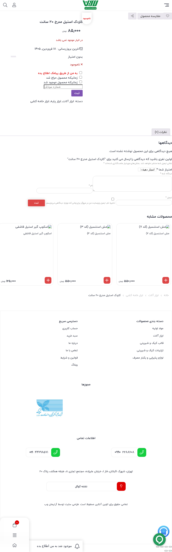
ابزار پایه (56, 101)
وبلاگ (74, 365)
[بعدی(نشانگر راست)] (166, 550)
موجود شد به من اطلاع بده (54, 546)
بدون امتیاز (75, 57)
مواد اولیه (157, 328)
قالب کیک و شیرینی (151, 343)
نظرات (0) (161, 132)
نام (91, 185)
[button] (165, 280)
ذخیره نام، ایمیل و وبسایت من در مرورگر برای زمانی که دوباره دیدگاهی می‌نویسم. (80, 203)
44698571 (38, 452)
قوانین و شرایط (69, 358)
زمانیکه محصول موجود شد (61, 82)
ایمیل (168, 197)
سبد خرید (72, 336)
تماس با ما (72, 350)
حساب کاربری (70, 328)
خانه (166, 295)
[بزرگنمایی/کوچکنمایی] (170, 546)
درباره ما (73, 343)
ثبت (77, 93)
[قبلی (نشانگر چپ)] (170, 550)
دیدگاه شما (166, 173)
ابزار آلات (68, 101)
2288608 (124, 452)
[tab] (161, 132)
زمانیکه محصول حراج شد (62, 78)
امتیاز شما (164, 170)
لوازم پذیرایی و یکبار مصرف (148, 358)
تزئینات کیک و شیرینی (150, 350)
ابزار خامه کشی (39, 101)
